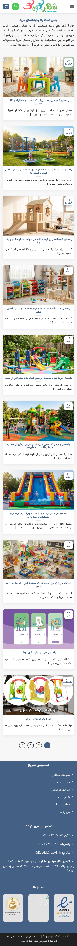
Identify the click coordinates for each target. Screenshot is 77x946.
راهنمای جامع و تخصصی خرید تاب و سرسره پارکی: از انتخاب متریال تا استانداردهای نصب (38, 446)
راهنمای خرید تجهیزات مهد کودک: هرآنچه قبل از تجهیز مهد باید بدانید (38, 585)
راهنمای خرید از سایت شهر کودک (38, 652)
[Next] (22, 745)
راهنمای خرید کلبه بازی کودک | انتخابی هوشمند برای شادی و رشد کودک (38, 241)
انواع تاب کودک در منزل (38, 719)
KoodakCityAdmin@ (48, 853)
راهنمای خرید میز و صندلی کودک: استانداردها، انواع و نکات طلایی (38, 102)
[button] (72, 6)
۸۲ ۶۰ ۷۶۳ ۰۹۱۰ (52, 835)
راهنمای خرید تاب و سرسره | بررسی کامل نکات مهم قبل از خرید (38, 378)
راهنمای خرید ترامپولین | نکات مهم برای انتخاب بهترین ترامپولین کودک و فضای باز (38, 171)
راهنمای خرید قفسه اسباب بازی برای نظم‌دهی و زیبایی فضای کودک (38, 310)
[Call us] (15, 6)
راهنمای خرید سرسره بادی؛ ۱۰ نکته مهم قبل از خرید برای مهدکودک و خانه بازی (38, 515)
